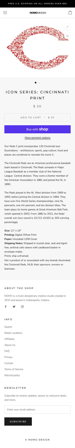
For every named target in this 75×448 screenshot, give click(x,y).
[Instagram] (22, 306)
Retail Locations (13, 333)
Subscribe (18, 421)
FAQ (6, 351)
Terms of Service (13, 369)
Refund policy (12, 375)
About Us (9, 345)
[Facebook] (5, 306)
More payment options (37, 137)
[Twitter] (14, 306)
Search (8, 327)
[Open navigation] (5, 12)
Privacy (8, 357)
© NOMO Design (37, 439)
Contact (8, 363)
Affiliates (9, 339)
